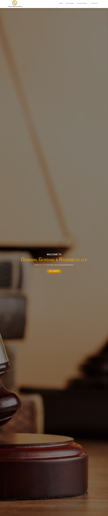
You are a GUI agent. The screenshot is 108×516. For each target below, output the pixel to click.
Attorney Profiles (82, 3)
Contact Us (94, 3)
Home (61, 3)
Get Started (54, 271)
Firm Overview (70, 3)
